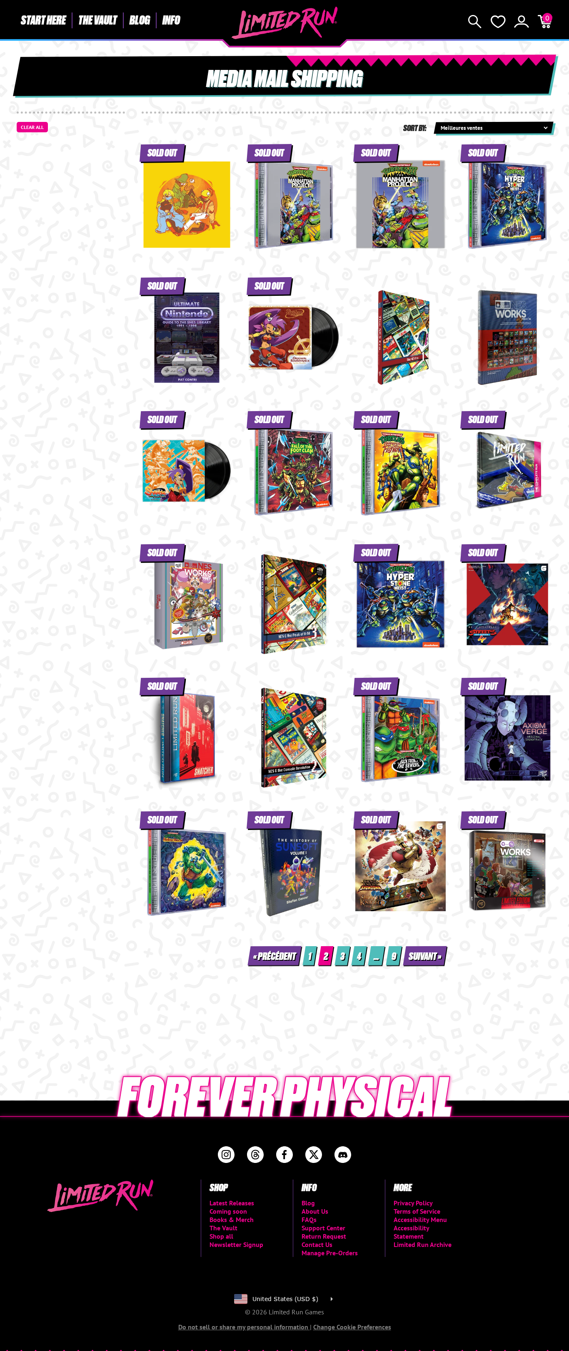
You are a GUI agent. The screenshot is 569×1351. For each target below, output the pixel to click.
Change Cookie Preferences (352, 1327)
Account (521, 21)
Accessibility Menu (420, 1219)
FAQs (309, 1219)
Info (171, 19)
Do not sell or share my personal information (244, 1327)
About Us (315, 1211)
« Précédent (274, 955)
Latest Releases (232, 1203)
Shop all (221, 1236)
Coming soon (228, 1211)
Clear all (32, 127)
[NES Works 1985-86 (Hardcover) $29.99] (507, 337)
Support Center (323, 1228)
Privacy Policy (413, 1203)
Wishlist (498, 21)
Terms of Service (417, 1211)
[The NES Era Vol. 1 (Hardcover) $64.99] (400, 337)
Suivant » (425, 955)
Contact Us (317, 1244)
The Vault (97, 19)
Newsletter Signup (236, 1244)
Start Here (43, 19)
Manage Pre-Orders (330, 1253)
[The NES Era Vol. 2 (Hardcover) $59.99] (294, 738)
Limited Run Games (285, 23)
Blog (140, 19)
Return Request (324, 1236)
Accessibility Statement (411, 1232)
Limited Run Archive (423, 1244)
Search (474, 21)
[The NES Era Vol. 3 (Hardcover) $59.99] (294, 604)
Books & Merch (232, 1219)
